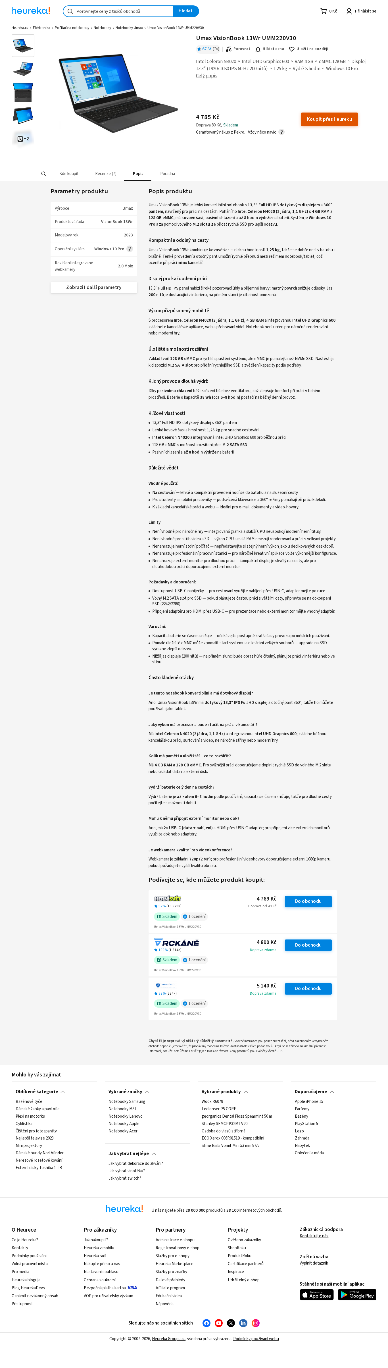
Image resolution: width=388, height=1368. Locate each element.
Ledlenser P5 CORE (219, 1109)
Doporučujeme (311, 1091)
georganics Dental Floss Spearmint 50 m (237, 1116)
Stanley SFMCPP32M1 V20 (224, 1124)
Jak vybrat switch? (125, 1178)
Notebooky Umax (129, 27)
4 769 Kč (266, 899)
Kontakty (20, 1248)
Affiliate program (170, 1288)
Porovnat (241, 48)
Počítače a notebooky (72, 27)
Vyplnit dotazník (314, 1263)
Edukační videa (169, 1296)
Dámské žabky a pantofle (38, 1109)
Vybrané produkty (221, 1091)
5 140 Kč (266, 986)
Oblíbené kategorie (37, 1091)
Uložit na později (312, 48)
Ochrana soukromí (100, 1280)
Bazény (301, 1116)
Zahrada (302, 1138)
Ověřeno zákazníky (244, 1240)
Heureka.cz (20, 27)
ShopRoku (237, 1248)
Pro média (20, 1272)
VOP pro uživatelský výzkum (108, 1296)
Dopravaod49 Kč (262, 906)
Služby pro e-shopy (172, 1256)
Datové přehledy (170, 1280)
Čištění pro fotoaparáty (36, 1131)
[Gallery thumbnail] (23, 46)
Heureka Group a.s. (168, 1339)
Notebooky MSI (122, 1109)
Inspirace (236, 1272)
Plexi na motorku (30, 1116)
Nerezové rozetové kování (39, 1160)
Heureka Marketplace (174, 1264)
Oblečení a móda (309, 1153)
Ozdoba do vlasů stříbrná (223, 1131)
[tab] (68, 174)
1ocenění (197, 917)
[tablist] (152, 174)
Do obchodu (308, 901)
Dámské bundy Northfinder (40, 1153)
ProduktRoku (239, 1256)
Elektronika (41, 27)
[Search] (43, 173)
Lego (299, 1131)
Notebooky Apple (124, 1124)
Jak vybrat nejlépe (129, 1153)
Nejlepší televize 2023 (35, 1138)
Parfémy (302, 1109)
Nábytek (302, 1146)
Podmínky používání (29, 1256)
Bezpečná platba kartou (105, 1288)
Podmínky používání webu (256, 1339)
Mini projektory (29, 1146)
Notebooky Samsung (127, 1102)
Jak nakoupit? (96, 1240)
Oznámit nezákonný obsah (35, 1296)
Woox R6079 (212, 1102)
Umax (127, 208)
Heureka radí (95, 1256)
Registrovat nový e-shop (177, 1248)
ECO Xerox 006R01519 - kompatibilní (233, 1138)
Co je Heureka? (25, 1240)
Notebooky (102, 27)
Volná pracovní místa (30, 1264)
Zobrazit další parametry (93, 287)
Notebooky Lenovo (126, 1116)
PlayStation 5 (306, 1124)
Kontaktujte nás (314, 1236)
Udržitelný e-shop (244, 1280)
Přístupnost (22, 1304)
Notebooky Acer (123, 1131)
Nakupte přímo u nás (102, 1264)
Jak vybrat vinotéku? (127, 1171)
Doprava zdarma (263, 950)
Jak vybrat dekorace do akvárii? (136, 1164)
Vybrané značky (125, 1091)
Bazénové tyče (29, 1102)
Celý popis (206, 75)
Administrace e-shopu (175, 1240)
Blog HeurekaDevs (28, 1288)
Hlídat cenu (273, 48)
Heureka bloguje (26, 1280)
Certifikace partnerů (246, 1264)
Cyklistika (24, 1124)
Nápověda (165, 1304)
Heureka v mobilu (99, 1248)
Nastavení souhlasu (101, 1272)
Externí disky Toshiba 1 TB (39, 1168)
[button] (68, 174)
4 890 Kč (266, 942)
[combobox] (118, 11)
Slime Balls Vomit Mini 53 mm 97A (230, 1146)
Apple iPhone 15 (309, 1102)
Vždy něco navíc (262, 132)
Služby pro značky (171, 1272)
